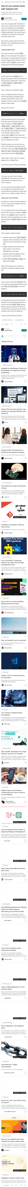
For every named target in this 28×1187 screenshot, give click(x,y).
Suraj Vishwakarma (9, 612)
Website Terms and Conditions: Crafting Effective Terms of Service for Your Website (13, 792)
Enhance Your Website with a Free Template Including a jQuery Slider (12, 1140)
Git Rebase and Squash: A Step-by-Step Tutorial (13, 526)
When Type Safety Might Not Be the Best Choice (13, 869)
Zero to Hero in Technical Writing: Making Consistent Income (12, 602)
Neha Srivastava (8, 458)
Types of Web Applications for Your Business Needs (13, 988)
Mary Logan (7, 724)
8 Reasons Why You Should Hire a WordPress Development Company (12, 451)
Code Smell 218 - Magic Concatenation (9, 1066)
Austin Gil (6, 497)
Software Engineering (7, 320)
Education (5, 521)
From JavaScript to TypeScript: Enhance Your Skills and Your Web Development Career (12, 563)
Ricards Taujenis (8, 532)
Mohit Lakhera (7, 920)
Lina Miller (6, 1150)
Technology (5, 672)
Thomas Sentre (8, 647)
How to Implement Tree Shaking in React (12, 1027)
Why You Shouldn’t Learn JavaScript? (13, 640)
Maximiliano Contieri (9, 1072)
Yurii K (6, 422)
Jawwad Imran (8, 1037)
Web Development (19, 320)
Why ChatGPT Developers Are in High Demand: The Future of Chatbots (13, 752)
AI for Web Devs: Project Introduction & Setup (13, 487)
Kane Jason (7, 840)
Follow (24, 18)
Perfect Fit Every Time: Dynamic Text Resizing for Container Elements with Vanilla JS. (13, 411)
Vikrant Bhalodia (8, 381)
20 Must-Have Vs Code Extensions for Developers (12, 676)
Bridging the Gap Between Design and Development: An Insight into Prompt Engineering (14, 370)
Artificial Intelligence (7, 482)
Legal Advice (5, 787)
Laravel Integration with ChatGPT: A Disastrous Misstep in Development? (13, 831)
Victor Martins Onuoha (9, 1111)
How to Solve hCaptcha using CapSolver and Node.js (11, 949)
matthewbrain (7, 998)
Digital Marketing (6, 904)
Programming (5, 598)
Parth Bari (6, 762)
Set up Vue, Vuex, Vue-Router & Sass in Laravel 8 (13, 1101)
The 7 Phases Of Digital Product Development (11, 714)
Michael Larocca (8, 573)
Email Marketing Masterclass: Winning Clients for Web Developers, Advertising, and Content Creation (14, 909)
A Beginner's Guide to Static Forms (12, 1178)
